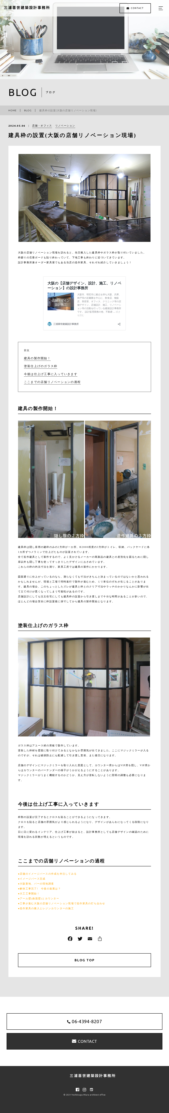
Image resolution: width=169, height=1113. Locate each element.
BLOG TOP (84, 960)
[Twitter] (79, 939)
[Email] (89, 939)
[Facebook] (69, 939)
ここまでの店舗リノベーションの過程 (52, 382)
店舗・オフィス (42, 125)
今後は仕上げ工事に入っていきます (50, 374)
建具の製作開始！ (37, 358)
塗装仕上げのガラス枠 (40, 366)
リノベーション (65, 125)
